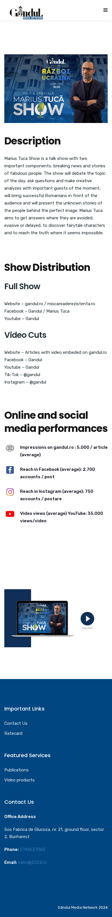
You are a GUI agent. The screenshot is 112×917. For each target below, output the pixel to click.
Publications (16, 770)
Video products (19, 780)
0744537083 (32, 849)
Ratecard (13, 733)
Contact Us (16, 723)
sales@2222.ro (32, 862)
